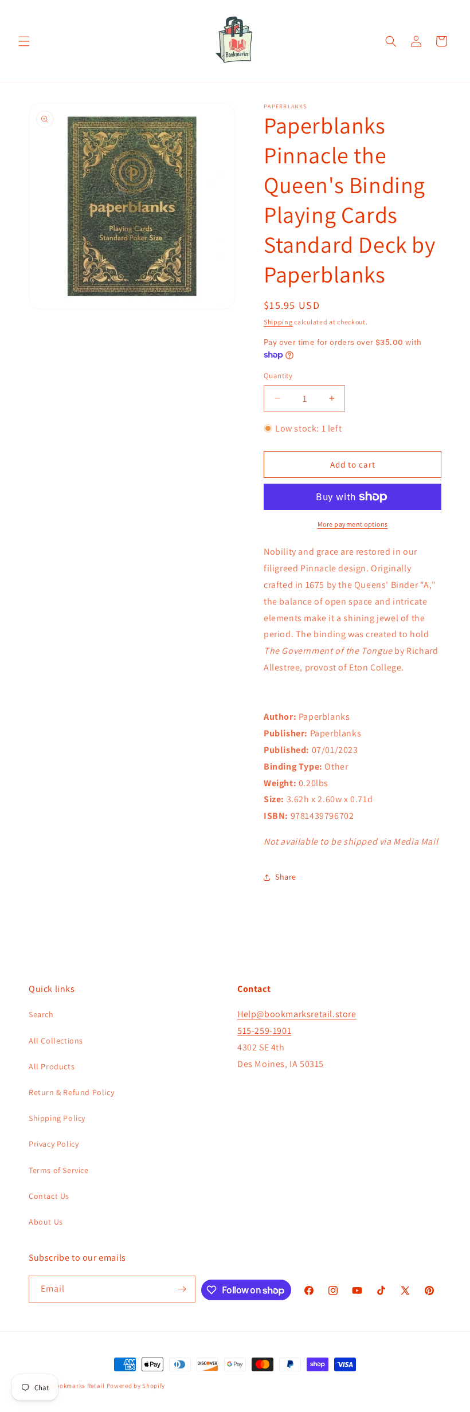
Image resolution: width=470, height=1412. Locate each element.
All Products (52, 1066)
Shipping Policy (57, 1118)
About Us (46, 1222)
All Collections (56, 1041)
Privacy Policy (54, 1144)
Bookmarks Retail (78, 1386)
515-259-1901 (264, 1031)
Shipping (278, 321)
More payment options (353, 524)
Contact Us (49, 1196)
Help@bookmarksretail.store (297, 1014)
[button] (24, 41)
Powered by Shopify (136, 1386)
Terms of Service (59, 1170)
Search (41, 1014)
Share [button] (285, 877)
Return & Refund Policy (71, 1092)
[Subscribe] (182, 1289)
